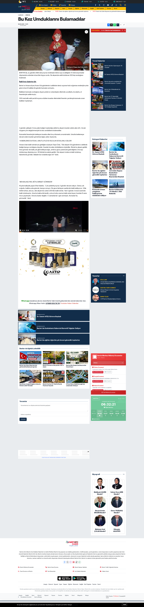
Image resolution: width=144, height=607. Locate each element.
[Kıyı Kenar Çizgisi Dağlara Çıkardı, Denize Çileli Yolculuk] (30, 376)
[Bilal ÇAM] (95, 281)
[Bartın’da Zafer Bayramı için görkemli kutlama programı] (30, 357)
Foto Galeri (44, 5)
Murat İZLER (104, 296)
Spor (63, 8)
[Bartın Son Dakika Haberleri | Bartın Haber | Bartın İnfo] (24, 8)
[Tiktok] (76, 562)
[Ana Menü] (124, 5)
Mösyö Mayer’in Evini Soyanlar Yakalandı (109, 290)
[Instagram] (70, 562)
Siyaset (57, 8)
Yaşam (70, 8)
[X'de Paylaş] (111, 25)
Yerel (115, 8)
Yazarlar (63, 5)
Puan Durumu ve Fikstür (26, 571)
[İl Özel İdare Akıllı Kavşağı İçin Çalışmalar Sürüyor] (77, 376)
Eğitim (77, 8)
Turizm (109, 8)
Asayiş (43, 8)
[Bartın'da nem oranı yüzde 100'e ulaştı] (54, 357)
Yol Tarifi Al (108, 372)
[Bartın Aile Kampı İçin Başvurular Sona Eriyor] (77, 357)
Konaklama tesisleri (25, 597)
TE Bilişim (115, 596)
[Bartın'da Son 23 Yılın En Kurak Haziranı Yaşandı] (54, 376)
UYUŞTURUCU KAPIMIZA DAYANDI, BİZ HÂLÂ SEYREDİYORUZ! (112, 282)
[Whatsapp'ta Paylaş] (114, 25)
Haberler (20, 15)
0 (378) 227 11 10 (98, 381)
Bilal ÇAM (103, 279)
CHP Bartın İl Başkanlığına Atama (110, 299)
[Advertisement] (53, 115)
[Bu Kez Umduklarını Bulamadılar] (54, 49)
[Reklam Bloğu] (53, 257)
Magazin (80, 595)
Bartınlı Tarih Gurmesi (108, 287)
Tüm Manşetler (51, 571)
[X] (67, 562)
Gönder (23, 419)
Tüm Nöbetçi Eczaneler (109, 392)
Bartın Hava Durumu (53, 567)
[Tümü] (123, 276)
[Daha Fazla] (117, 25)
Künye (73, 5)
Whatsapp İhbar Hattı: (44, 303)
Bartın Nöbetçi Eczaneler (27, 567)
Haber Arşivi (105, 571)
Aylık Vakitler (97, 419)
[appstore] (64, 578)
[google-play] (79, 578)
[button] (122, 30)
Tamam (124, 604)
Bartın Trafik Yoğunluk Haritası (110, 567)
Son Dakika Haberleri (80, 571)
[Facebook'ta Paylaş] (108, 25)
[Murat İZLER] (95, 298)
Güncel (50, 8)
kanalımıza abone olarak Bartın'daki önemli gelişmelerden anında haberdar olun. (58, 301)
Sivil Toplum (100, 8)
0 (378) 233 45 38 (98, 372)
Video (54, 5)
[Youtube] (73, 562)
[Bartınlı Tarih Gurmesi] (95, 289)
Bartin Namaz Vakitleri (81, 567)
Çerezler (75, 605)
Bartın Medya (38, 597)
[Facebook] (64, 562)
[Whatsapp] (79, 562)
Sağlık (92, 8)
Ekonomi (84, 8)
